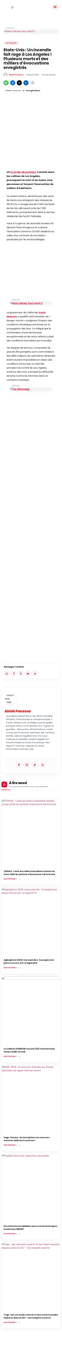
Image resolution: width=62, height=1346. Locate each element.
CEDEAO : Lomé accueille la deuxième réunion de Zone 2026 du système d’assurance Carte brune (29, 873)
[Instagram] (27, 765)
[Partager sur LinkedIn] (26, 82)
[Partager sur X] (19, 82)
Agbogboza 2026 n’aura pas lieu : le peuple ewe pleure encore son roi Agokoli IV (29, 961)
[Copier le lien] (32, 82)
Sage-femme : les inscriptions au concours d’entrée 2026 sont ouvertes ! (27, 1139)
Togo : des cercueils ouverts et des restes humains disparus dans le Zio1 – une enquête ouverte (31, 1316)
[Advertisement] (31, 136)
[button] (55, 7)
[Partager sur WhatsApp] (6, 82)
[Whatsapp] (43, 765)
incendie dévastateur (23, 172)
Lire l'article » (10, 878)
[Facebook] (19, 765)
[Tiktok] (35, 765)
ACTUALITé (11, 43)
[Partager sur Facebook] (12, 82)
